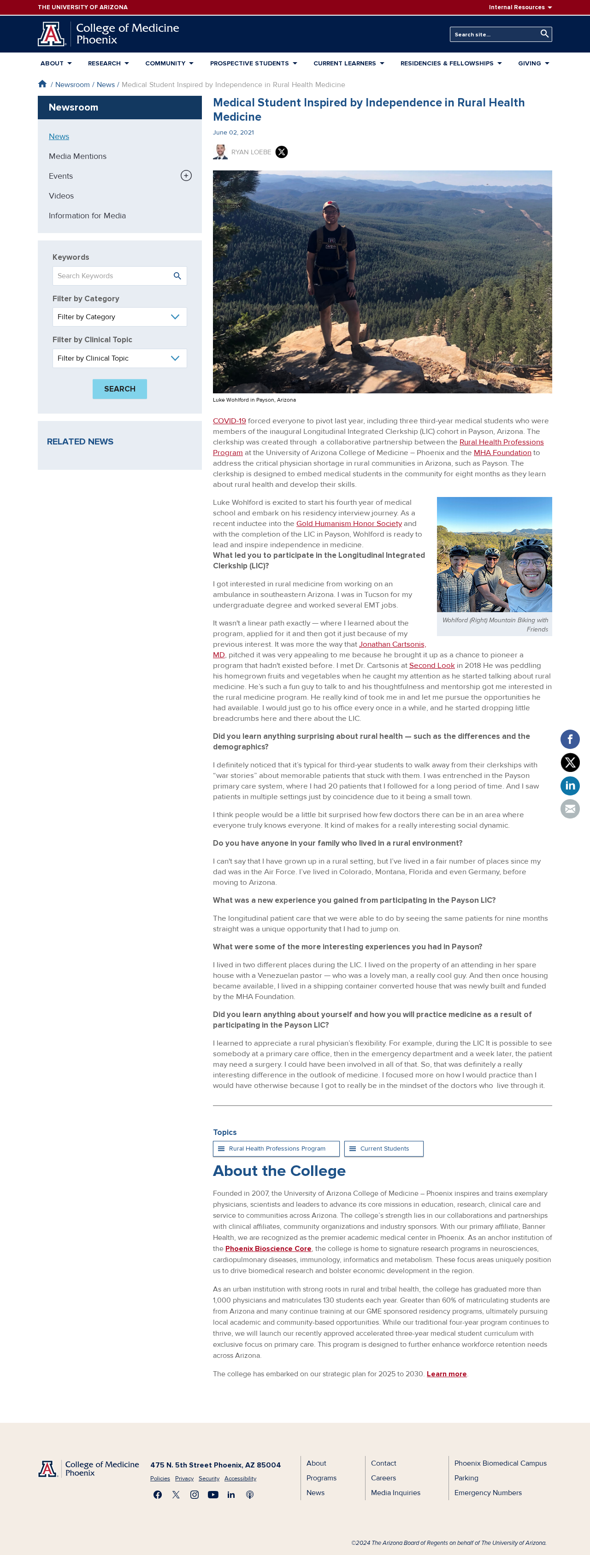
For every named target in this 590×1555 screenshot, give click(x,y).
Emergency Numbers (488, 1492)
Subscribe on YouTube (213, 1494)
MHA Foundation (502, 452)
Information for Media (87, 215)
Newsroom (72, 84)
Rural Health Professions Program (277, 1148)
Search (542, 33)
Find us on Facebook (157, 1494)
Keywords (71, 257)
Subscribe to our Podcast (249, 1494)
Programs (321, 1478)
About (52, 63)
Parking (466, 1478)
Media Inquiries (395, 1492)
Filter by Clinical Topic (92, 340)
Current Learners (344, 63)
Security (209, 1478)
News (106, 84)
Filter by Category (86, 299)
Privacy (184, 1478)
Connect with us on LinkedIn (231, 1494)
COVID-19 (229, 421)
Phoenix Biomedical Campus (500, 1463)
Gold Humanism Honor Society (349, 523)
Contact (383, 1463)
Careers (383, 1478)
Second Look (432, 665)
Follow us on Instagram (194, 1494)
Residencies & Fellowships (447, 63)
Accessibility (240, 1478)
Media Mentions (77, 156)
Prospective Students (249, 63)
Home (42, 83)
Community (165, 63)
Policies (160, 1478)
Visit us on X (176, 1494)
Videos (61, 196)
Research (104, 63)
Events (61, 176)
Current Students (384, 1148)
